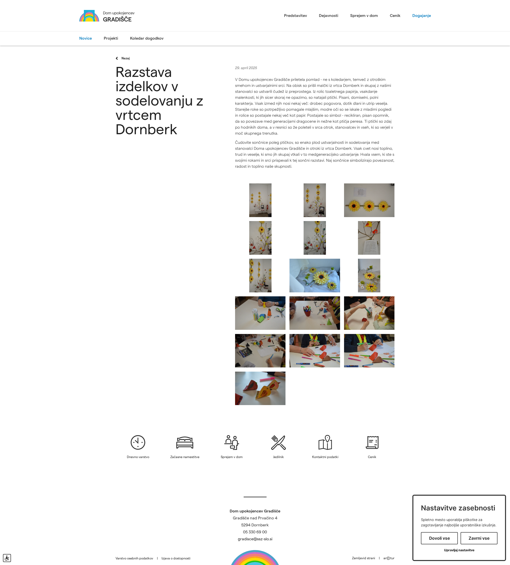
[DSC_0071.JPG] (314, 275)
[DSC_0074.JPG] (369, 275)
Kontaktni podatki (325, 457)
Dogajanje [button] (421, 16)
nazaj (126, 58)
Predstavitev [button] (295, 16)
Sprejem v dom (364, 16)
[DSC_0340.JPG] (314, 351)
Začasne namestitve (184, 457)
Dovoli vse (439, 538)
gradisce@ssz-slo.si (255, 539)
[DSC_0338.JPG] (314, 313)
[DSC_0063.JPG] (260, 238)
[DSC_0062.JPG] (314, 200)
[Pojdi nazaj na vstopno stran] (106, 15)
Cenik (395, 16)
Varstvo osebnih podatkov (134, 558)
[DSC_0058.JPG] (260, 200)
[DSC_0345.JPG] (260, 388)
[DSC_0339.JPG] (260, 351)
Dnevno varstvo (138, 457)
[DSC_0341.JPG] (369, 351)
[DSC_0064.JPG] (314, 238)
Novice (85, 38)
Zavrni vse (479, 538)
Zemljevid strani (363, 558)
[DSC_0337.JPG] (260, 313)
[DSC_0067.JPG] (260, 275)
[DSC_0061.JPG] (369, 200)
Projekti (111, 38)
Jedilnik (278, 457)
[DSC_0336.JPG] (369, 313)
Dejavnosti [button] (328, 16)
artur (388, 558)
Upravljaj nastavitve (459, 550)
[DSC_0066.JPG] (369, 238)
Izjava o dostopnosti (176, 558)
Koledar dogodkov (147, 38)
